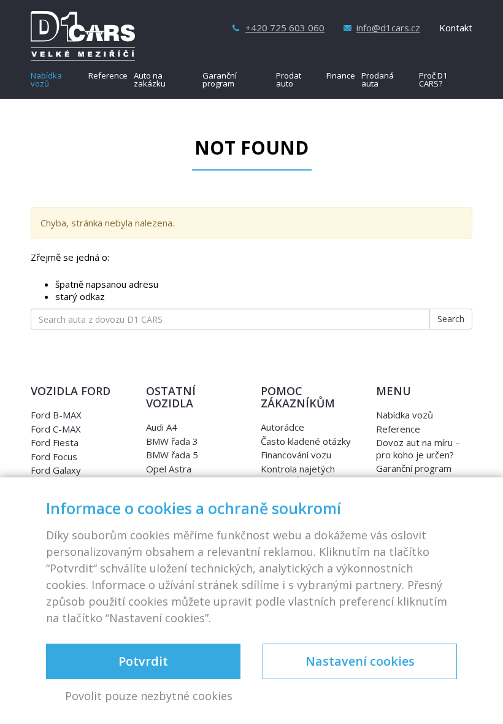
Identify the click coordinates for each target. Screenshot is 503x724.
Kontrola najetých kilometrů (298, 475)
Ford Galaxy (56, 470)
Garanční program (219, 80)
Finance (340, 76)
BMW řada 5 (172, 455)
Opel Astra (168, 469)
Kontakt (455, 28)
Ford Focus (54, 456)
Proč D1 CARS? (433, 80)
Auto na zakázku (150, 80)
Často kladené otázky (306, 441)
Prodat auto (288, 80)
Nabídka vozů (46, 80)
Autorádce (282, 427)
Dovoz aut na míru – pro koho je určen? (418, 448)
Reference (108, 76)
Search (450, 319)
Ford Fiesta (55, 442)
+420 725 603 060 (284, 28)
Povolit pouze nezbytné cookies (148, 696)
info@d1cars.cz (388, 28)
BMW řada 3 (172, 441)
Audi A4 (161, 427)
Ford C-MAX (56, 429)
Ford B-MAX (56, 415)
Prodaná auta (377, 80)
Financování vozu (296, 455)
